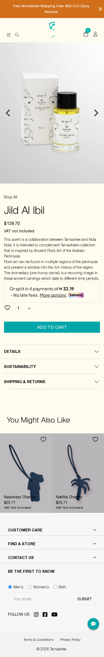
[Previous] (8, 113)
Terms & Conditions (38, 639)
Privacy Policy (70, 639)
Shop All (10, 197)
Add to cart (52, 327)
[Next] (95, 113)
